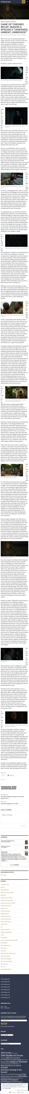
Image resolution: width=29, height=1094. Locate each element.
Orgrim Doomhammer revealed (9, 802)
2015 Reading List (5, 984)
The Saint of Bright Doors (7, 840)
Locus (2, 935)
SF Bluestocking (6, 2)
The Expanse (13, 1080)
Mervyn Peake (4, 852)
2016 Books (7, 1055)
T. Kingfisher (4, 847)
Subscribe (4, 1023)
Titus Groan (4, 851)
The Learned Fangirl (6, 961)
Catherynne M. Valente (6, 897)
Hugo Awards (6, 1065)
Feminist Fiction (5, 913)
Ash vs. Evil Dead (15, 1058)
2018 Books (3, 1058)
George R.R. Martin (6, 921)
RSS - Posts (4, 1006)
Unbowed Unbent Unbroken (9, 788)
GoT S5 (14, 786)
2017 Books (18, 1055)
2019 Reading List (5, 995)
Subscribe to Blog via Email (8, 1013)
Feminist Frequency (6, 916)
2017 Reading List (5, 989)
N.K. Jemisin (4, 937)
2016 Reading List (5, 987)
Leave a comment (21, 35)
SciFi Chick (3, 948)
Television (13, 21)
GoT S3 (2, 1064)
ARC (8, 1058)
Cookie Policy (8, 1088)
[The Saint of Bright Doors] (26, 842)
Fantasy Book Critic (6, 905)
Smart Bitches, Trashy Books (8, 953)
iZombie (4, 1067)
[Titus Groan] (26, 853)
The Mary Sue (4, 964)
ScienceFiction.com (6, 945)
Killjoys (2, 1074)
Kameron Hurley (5, 929)
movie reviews (14, 1076)
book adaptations (6, 1059)
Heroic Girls (4, 924)
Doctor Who (5, 1062)
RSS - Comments (5, 1008)
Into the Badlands (16, 1065)
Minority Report (5, 1076)
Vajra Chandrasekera (6, 841)
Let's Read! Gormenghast (14, 1074)
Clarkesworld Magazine (7, 900)
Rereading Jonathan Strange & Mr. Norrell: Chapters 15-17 (12, 796)
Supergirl (4, 1080)
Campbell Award (16, 1059)
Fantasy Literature (5, 911)
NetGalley (22, 1076)
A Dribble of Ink (5, 884)
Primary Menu (27, 2)
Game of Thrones (5, 21)
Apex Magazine (5, 890)
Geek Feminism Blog (6, 919)
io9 (1, 927)
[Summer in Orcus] (26, 847)
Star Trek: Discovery (18, 1078)
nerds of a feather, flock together (9, 940)
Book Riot (3, 895)
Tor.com (3, 966)
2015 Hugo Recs (15, 1053)
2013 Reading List (5, 979)
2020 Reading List (5, 997)
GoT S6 (14, 1064)
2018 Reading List (5, 992)
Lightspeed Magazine (6, 932)
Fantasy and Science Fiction (8, 903)
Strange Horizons (5, 956)
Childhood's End (24, 1059)
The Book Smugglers (6, 958)
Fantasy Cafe (4, 908)
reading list (4, 1078)
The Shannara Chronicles (9, 1081)
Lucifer (23, 1074)
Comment (23, 825)
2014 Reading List (5, 981)
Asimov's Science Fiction (7, 892)
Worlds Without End (6, 969)
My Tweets (3, 875)
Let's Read (6, 1074)
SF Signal (3, 950)
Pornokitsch (4, 942)
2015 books (6, 1053)
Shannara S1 (10, 1078)
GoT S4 (6, 1064)
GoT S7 (18, 1063)
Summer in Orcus (5, 846)
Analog (3, 887)
